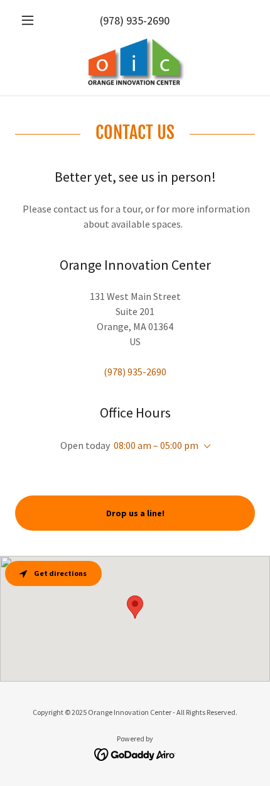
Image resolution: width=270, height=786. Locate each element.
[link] (135, 63)
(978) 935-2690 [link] (135, 20)
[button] (33, 20)
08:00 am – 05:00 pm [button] (156, 445)
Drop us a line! (135, 513)
